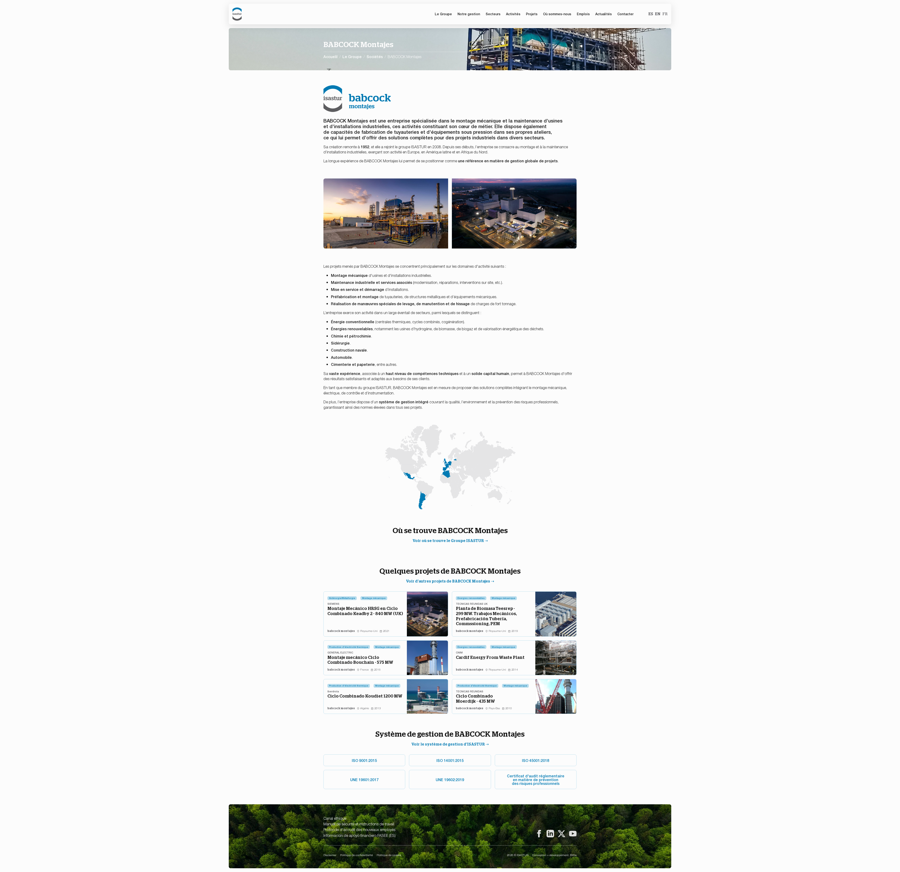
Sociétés (375, 56)
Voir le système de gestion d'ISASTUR (448, 744)
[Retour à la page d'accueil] (237, 14)
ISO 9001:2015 (364, 760)
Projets (531, 13)
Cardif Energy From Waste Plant (490, 657)
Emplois (583, 13)
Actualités (603, 13)
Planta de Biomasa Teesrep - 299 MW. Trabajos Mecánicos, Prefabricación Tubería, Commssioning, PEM (486, 616)
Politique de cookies (389, 855)
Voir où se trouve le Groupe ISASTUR (448, 540)
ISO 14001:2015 (450, 760)
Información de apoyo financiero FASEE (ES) (359, 835)
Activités (513, 13)
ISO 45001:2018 (535, 760)
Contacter (625, 13)
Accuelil (330, 56)
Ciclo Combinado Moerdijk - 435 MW (475, 699)
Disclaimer (329, 855)
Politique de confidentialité (356, 855)
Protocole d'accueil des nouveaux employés (359, 829)
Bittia (573, 855)
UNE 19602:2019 (450, 779)
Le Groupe (352, 56)
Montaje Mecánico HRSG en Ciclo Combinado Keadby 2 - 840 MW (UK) (365, 611)
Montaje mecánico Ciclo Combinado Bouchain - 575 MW (360, 660)
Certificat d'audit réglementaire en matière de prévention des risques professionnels (535, 779)
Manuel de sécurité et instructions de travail (358, 824)
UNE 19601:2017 (364, 779)
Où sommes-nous (557, 13)
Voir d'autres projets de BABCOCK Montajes (448, 581)
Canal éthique (334, 818)
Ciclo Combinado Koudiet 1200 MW (364, 696)
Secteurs (493, 13)
